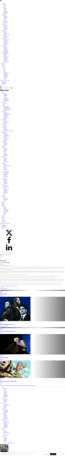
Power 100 (1, 385)
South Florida (5, 22)
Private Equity (6, 58)
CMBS (5, 166)
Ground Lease (5, 158)
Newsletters (3, 218)
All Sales (5, 44)
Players (5, 68)
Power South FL (24, 385)
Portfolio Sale (5, 173)
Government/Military (6, 137)
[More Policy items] (4, 196)
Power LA (20, 385)
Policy (4, 70)
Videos (5, 77)
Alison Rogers (3, 265)
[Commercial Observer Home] (4, 2)
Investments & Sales (4, 171)
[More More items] (3, 66)
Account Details (4, 81)
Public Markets (6, 59)
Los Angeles (5, 148)
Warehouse (5, 118)
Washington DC (6, 21)
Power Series (3, 204)
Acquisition (5, 164)
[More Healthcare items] (5, 127)
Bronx (4, 19)
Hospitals (5, 128)
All (4, 162)
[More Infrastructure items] (6, 141)
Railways (5, 145)
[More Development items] (6, 45)
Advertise (3, 215)
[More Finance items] (4, 30)
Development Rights (6, 135)
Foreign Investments (6, 189)
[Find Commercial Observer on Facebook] (9, 243)
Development (3, 178)
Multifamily (5, 94)
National (5, 20)
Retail (2, 105)
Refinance (5, 35)
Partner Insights (6, 74)
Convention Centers (6, 121)
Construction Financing (7, 33)
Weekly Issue (3, 63)
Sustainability (5, 183)
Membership (5, 437)
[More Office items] (4, 102)
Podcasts (5, 78)
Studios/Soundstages (6, 117)
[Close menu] (1, 89)
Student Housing (6, 98)
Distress (5, 34)
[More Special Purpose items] (6, 132)
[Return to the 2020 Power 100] (6, 254)
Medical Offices (6, 129)
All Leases (5, 29)
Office (2, 102)
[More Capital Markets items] (6, 52)
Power (2, 65)
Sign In (1, 80)
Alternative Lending (6, 186)
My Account (5, 80)
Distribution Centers (6, 113)
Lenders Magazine (14, 385)
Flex (4, 104)
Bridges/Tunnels (6, 143)
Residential (3, 93)
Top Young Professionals (33, 385)
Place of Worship (6, 139)
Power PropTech (28, 385)
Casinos (5, 120)
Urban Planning (6, 199)
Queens (5, 18)
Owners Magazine (9, 385)
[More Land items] (3, 124)
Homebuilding (6, 95)
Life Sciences (5, 11)
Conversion (5, 181)
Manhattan (5, 17)
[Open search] (1, 86)
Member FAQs (4, 83)
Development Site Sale (7, 172)
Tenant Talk (5, 27)
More (2, 66)
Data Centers (5, 112)
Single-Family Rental (6, 99)
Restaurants (5, 123)
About (3, 436)
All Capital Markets (6, 61)
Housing (5, 197)
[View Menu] (1, 0)
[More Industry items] (4, 3)
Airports (5, 142)
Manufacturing (6, 115)
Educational (5, 136)
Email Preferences (4, 82)
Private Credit (5, 190)
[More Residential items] (5, 93)
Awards (5, 67)
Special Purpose (6, 12)
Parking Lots (5, 126)
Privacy (12, 252)
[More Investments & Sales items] (7, 171)
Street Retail (5, 110)
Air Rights (5, 133)
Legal (4, 69)
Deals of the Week (6, 28)
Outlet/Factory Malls (6, 107)
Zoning (5, 200)
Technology (3, 195)
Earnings (5, 187)
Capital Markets (4, 185)
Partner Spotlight (6, 75)
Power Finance (5, 385)
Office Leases (5, 157)
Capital (3, 419)
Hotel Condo (5, 97)
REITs (4, 60)
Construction (5, 180)
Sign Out (9, 80)
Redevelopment (6, 182)
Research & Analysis (6, 72)
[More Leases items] (4, 23)
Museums (5, 138)
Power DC (17, 385)
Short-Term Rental (6, 100)
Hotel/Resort (5, 122)
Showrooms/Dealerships (7, 109)
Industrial (3, 111)
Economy (5, 188)
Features (5, 71)
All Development (6, 51)
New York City (6, 149)
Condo (5, 96)
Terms (9, 252)
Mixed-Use (5, 13)
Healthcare (5, 10)
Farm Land (5, 125)
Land (4, 9)
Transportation (6, 76)
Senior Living (5, 101)
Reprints (3, 217)
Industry (3, 92)
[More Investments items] (5, 38)
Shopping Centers (6, 106)
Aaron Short (7, 265)
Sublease (5, 26)
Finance (3, 163)
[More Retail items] (4, 105)
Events (3, 64)
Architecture (5, 179)
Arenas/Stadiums (6, 134)
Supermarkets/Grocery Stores (7, 108)
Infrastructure (3, 141)
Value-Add (5, 42)
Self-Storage (5, 116)
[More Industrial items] (5, 111)
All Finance (5, 37)
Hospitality (3, 119)
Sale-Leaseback (6, 41)
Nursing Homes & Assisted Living (8, 130)
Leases (3, 156)
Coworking (5, 103)
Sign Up (3, 80)
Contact (3, 216)
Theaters (5, 140)
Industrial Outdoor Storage (7, 114)
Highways (5, 144)
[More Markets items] (4, 14)
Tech (2, 62)
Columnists (5, 73)
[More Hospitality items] (5, 119)
